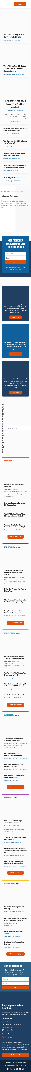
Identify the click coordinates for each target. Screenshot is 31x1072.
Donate (20, 4)
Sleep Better (22, 146)
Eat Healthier (20, 74)
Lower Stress (15, 133)
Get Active (15, 489)
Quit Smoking (20, 911)
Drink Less (17, 40)
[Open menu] (29, 4)
